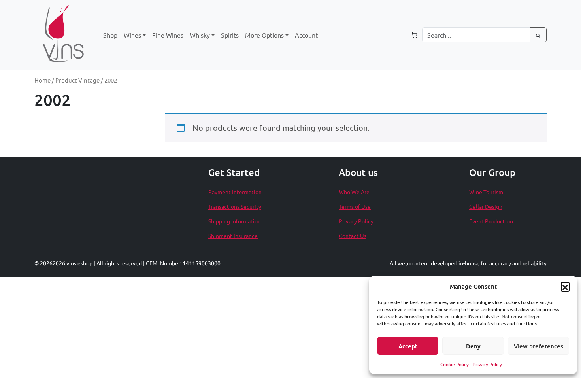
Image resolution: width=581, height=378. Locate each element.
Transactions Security (234, 206)
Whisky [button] (200, 35)
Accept (407, 346)
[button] (565, 286)
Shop (110, 35)
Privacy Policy (487, 364)
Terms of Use (355, 206)
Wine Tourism (486, 191)
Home (42, 80)
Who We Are (354, 191)
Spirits (230, 35)
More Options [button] (264, 35)
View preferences (538, 346)
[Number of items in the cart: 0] (414, 35)
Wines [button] (132, 35)
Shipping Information (234, 221)
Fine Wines (167, 35)
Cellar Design (485, 206)
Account (306, 35)
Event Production (491, 221)
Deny (473, 346)
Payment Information (235, 191)
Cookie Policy (454, 364)
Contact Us (352, 235)
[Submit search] (538, 34)
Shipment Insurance (233, 235)
